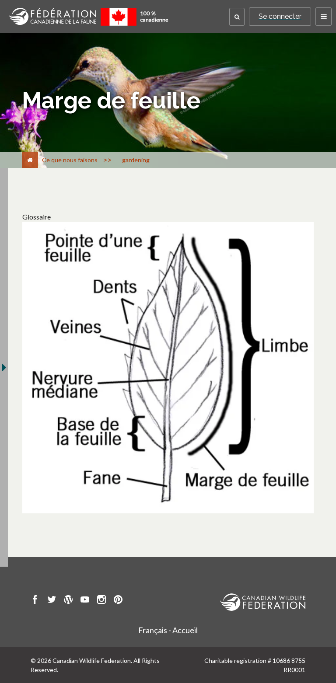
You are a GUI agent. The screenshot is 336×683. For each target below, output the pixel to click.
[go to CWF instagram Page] (101, 601)
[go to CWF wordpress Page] (68, 601)
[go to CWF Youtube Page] (84, 601)
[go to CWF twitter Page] (51, 601)
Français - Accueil (168, 630)
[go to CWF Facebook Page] (35, 601)
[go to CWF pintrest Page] (118, 601)
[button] (237, 17)
